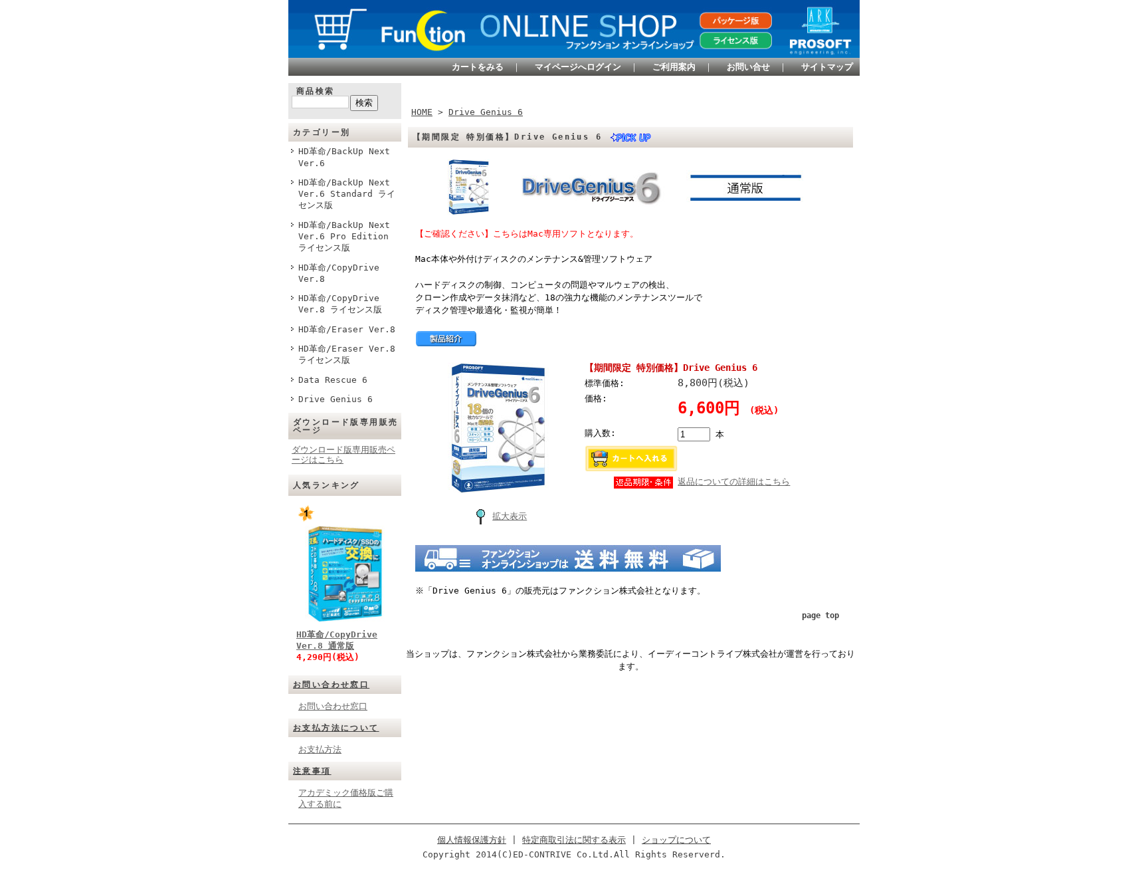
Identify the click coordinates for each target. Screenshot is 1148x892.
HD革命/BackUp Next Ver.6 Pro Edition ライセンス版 (344, 236)
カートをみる (478, 67)
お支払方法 (319, 749)
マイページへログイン (578, 67)
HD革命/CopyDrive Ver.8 (338, 273)
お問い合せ (748, 67)
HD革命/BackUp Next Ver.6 (344, 156)
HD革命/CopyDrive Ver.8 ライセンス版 (340, 303)
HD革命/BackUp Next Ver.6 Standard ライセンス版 (346, 194)
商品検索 (315, 91)
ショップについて (676, 840)
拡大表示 (509, 516)
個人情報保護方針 (471, 840)
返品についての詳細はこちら (734, 482)
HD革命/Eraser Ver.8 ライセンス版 (346, 354)
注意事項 (312, 771)
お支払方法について (336, 727)
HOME (421, 112)
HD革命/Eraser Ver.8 (346, 329)
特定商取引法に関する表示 (574, 840)
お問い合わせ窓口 (331, 684)
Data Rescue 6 (332, 380)
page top (820, 615)
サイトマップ (827, 67)
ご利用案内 (674, 67)
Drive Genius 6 (335, 399)
